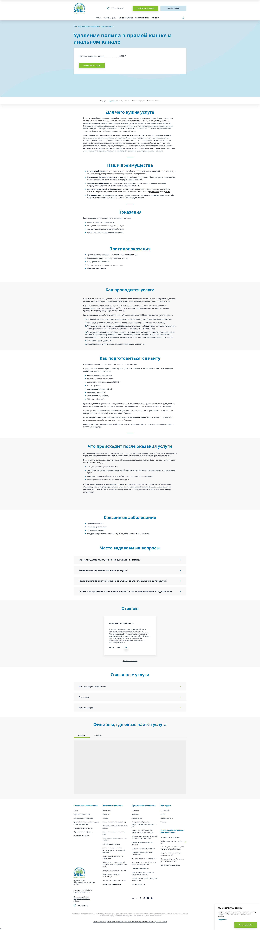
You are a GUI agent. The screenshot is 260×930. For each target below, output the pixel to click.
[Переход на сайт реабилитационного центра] (185, 842)
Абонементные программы (83, 818)
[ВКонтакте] (133, 898)
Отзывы (127, 101)
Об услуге (103, 101)
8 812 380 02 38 (118, 8)
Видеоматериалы (166, 818)
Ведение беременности (82, 814)
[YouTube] (151, 898)
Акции (76, 810)
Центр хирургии (126, 18)
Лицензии (135, 810)
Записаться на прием (145, 8)
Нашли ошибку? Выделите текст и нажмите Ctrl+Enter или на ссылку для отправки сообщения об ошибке (130, 922)
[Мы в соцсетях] (140, 898)
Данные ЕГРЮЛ (137, 818)
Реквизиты (135, 814)
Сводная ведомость (138, 884)
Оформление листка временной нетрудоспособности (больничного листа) (115, 864)
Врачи (98, 18)
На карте (81, 735)
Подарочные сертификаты (83, 832)
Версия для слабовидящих (170, 865)
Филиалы (150, 101)
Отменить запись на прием (112, 884)
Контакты (156, 18)
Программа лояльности (82, 836)
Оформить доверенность (111, 844)
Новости (163, 822)
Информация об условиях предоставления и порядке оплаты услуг (144, 824)
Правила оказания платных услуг (143, 848)
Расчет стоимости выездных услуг (114, 822)
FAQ (121, 101)
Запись (157, 101)
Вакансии (106, 814)
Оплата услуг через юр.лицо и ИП (115, 881)
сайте (167, 192)
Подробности (113, 101)
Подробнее (222, 920)
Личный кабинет (173, 8)
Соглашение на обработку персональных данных (83, 891)
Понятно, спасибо (245, 925)
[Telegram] (136, 898)
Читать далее (114, 647)
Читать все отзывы (130, 661)
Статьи (162, 814)
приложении (154, 192)
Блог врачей (164, 810)
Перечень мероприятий (140, 868)
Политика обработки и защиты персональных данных (82, 899)
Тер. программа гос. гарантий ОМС (144, 858)
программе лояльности (159, 195)
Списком (98, 735)
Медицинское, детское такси (170, 837)
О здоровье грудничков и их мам (114, 871)
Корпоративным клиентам (83, 828)
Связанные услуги (138, 101)
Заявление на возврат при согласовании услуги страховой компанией (114, 850)
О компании (107, 810)
